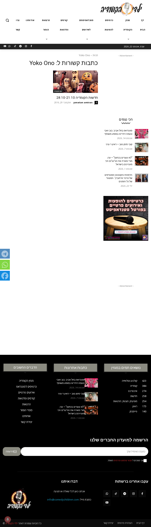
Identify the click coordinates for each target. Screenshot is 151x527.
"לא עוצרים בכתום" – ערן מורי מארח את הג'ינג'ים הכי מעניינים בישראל (118, 161)
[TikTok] (15, 46)
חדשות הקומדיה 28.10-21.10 (77, 98)
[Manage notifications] (8, 519)
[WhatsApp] (9, 46)
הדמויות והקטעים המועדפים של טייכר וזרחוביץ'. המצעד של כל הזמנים (118, 178)
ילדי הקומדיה (11, 523)
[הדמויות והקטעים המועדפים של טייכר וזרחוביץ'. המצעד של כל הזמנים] (141, 178)
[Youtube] (5, 46)
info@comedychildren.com (63, 499)
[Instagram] (26, 46)
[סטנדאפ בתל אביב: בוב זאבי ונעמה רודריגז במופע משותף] (141, 133)
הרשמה (10, 451)
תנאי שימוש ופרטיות (123, 460)
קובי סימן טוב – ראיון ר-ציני (119, 144)
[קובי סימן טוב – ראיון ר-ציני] (141, 147)
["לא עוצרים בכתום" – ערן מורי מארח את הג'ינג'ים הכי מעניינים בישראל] (141, 161)
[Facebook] (31, 46)
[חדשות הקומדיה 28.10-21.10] (75, 81)
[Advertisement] (49, 8)
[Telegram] (20, 46)
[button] (7, 20)
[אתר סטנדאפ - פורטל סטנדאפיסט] (125, 235)
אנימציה (58, 91)
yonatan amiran (83, 102)
